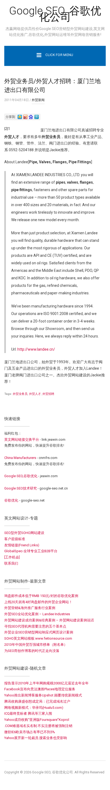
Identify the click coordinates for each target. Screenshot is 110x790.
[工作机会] (12, 557)
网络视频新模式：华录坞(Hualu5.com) (33, 708)
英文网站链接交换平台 (21, 439)
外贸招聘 (48, 394)
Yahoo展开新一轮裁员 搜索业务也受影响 (35, 738)
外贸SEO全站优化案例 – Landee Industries (37, 614)
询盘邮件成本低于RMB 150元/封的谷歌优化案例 (41, 596)
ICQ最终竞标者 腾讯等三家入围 (28, 713)
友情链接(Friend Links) (21, 545)
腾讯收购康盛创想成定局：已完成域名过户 (37, 701)
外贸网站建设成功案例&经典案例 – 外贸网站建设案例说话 (49, 620)
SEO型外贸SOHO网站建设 (24, 533)
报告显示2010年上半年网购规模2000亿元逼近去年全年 (46, 683)
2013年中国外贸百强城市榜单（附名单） (35, 645)
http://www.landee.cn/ (36, 349)
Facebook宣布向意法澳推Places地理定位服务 (39, 689)
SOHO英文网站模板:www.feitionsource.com (38, 638)
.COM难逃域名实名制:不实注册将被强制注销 (38, 726)
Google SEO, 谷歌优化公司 (55, 14)
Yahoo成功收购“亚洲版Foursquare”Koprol (36, 720)
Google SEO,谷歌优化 (20, 476)
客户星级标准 (14, 539)
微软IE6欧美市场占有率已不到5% (29, 732)
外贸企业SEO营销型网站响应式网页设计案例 (38, 632)
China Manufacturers (20, 458)
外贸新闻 (38, 100)
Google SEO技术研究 (20, 488)
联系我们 (11, 563)
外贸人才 (35, 394)
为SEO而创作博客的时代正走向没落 (31, 651)
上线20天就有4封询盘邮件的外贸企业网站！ (38, 602)
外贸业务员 (20, 394)
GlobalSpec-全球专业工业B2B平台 (30, 551)
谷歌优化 (11, 500)
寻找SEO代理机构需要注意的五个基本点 (35, 626)
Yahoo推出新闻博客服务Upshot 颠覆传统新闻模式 (43, 695)
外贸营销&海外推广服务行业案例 (29, 608)
